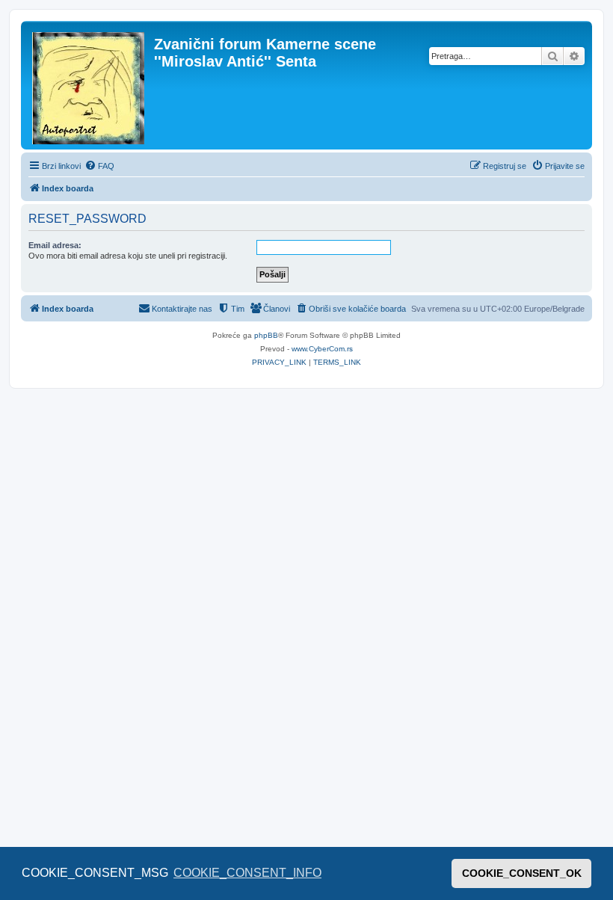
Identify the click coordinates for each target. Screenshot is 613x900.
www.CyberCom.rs (322, 349)
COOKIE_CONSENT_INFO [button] (247, 872)
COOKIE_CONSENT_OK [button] (522, 873)
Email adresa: (54, 245)
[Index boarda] (89, 85)
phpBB (266, 335)
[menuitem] (99, 166)
